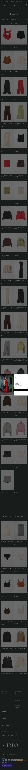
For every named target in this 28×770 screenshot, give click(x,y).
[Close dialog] (27, 375)
